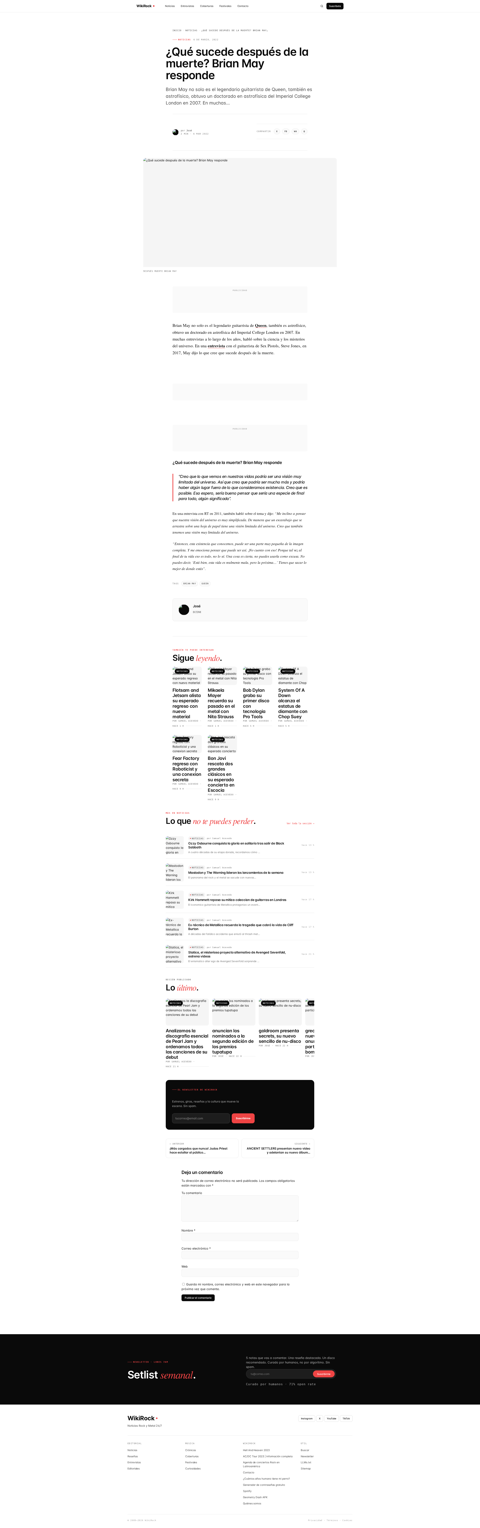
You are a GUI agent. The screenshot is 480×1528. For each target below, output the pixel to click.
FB (285, 131)
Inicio (177, 30)
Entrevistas (187, 6)
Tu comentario (192, 1193)
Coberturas (206, 6)
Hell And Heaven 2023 (256, 1450)
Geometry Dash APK (255, 1497)
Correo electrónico (196, 1248)
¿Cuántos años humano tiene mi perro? (266, 1478)
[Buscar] (322, 6)
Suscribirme (243, 1118)
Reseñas (133, 1456)
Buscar (305, 1450)
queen (205, 583)
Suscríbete (335, 6)
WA (295, 131)
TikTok (346, 1418)
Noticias (170, 6)
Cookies (347, 1520)
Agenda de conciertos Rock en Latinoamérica (261, 1464)
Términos (332, 1520)
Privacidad (315, 1520)
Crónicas (190, 1450)
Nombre (188, 1230)
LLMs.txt (306, 1462)
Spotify (247, 1491)
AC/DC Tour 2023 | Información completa (267, 1456)
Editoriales (134, 1468)
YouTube (331, 1418)
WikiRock (144, 6)
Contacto (242, 6)
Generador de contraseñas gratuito (264, 1484)
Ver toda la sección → (300, 823)
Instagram (306, 1418)
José (189, 130)
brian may (189, 583)
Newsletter (307, 1456)
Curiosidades (193, 1468)
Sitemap (306, 1468)
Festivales (225, 6)
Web (185, 1266)
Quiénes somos (252, 1503)
